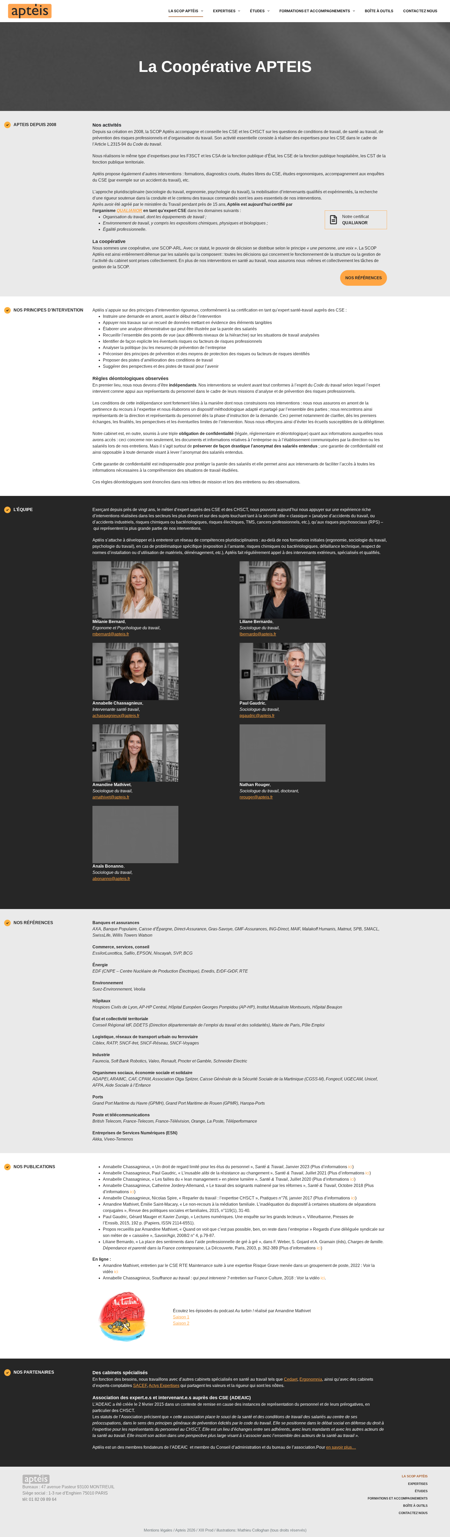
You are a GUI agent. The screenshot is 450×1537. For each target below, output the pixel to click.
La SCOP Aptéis (183, 11)
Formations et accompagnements (314, 11)
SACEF (140, 1385)
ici (350, 1167)
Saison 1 (181, 1317)
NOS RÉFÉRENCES (363, 278)
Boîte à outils (379, 11)
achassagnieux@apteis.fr (115, 715)
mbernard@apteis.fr (110, 634)
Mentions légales (158, 1530)
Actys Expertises (164, 1385)
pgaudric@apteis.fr (257, 715)
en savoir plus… (341, 1447)
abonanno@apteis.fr (111, 878)
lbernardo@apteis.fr (258, 634)
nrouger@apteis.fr (256, 797)
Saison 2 (181, 1323)
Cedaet (290, 1379)
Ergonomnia (310, 1379)
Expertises (224, 11)
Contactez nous (420, 11)
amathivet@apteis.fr (110, 797)
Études (257, 11)
